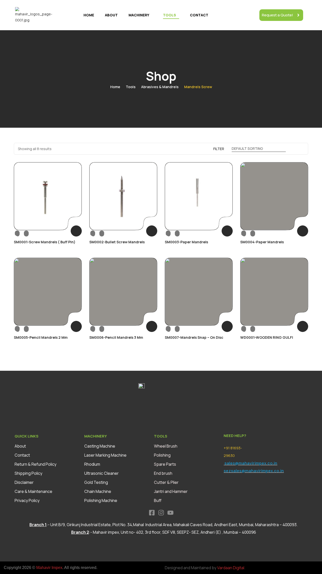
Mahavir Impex (49, 567)
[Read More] (76, 231)
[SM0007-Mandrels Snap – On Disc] (198, 291)
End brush (163, 473)
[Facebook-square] (152, 513)
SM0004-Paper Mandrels (262, 242)
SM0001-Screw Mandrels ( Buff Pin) (44, 242)
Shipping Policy (28, 473)
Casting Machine (99, 446)
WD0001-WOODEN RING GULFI (266, 337)
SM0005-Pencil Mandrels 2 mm (41, 337)
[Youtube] (170, 513)
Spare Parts (165, 464)
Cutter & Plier (166, 482)
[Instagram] (161, 513)
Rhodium (92, 464)
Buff (158, 500)
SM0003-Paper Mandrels (186, 242)
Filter (218, 148)
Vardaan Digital (230, 567)
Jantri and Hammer (171, 491)
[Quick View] (22, 233)
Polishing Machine (100, 500)
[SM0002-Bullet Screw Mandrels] (123, 196)
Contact (199, 15)
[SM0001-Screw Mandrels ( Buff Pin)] (48, 196)
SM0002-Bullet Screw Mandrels (117, 242)
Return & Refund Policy (35, 464)
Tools (169, 15)
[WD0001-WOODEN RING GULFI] (274, 291)
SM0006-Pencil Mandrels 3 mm (116, 337)
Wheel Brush (165, 446)
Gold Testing (96, 482)
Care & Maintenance (33, 491)
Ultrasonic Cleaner (101, 473)
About (111, 15)
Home (89, 15)
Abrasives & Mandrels (160, 86)
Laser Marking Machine (105, 455)
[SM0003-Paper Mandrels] (198, 196)
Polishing (162, 455)
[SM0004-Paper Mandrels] (274, 196)
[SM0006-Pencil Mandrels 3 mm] (123, 291)
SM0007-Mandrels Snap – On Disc (194, 337)
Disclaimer (24, 482)
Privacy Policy (27, 500)
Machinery (139, 15)
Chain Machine (97, 491)
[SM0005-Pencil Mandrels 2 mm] (48, 291)
